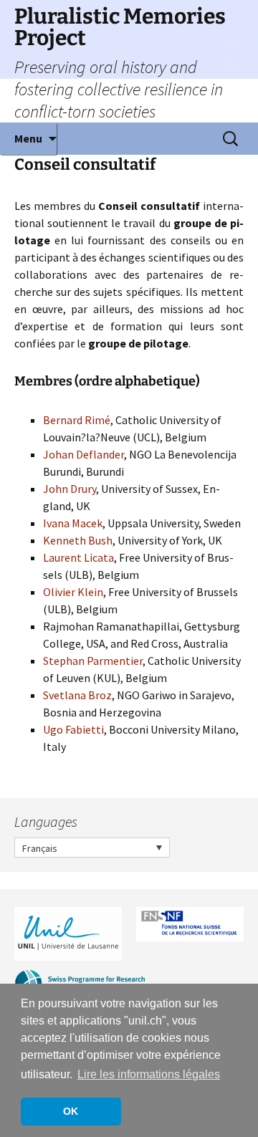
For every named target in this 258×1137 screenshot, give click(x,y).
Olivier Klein (73, 592)
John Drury (69, 488)
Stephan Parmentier (93, 660)
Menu (28, 138)
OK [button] (70, 1111)
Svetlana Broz (77, 695)
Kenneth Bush (78, 540)
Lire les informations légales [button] (148, 1074)
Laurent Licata (78, 557)
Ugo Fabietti (73, 729)
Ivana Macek (72, 523)
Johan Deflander (83, 454)
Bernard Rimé (76, 420)
